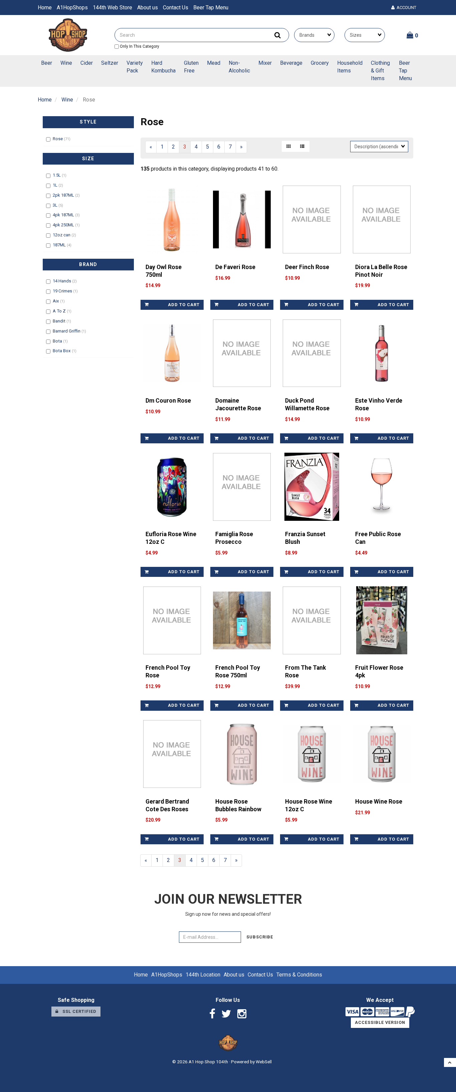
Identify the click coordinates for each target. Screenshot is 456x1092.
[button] (412, 35)
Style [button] (88, 122)
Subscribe (259, 936)
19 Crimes (63, 290)
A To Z (60, 310)
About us (147, 7)
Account (405, 7)
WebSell (264, 1061)
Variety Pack (135, 67)
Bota (58, 341)
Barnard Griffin (67, 331)
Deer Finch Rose (307, 267)
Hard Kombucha (163, 67)
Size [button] (88, 158)
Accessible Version (380, 1022)
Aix (56, 300)
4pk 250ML (64, 224)
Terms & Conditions (299, 974)
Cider (86, 63)
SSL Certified (77, 1011)
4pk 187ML (64, 214)
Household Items (350, 67)
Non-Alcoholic (239, 67)
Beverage (291, 63)
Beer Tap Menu (210, 7)
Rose (58, 138)
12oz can (62, 234)
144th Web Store (112, 7)
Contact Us (175, 7)
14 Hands (62, 280)
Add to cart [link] (184, 304)
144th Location (203, 974)
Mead (213, 63)
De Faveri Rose (235, 267)
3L (55, 205)
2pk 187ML (64, 195)
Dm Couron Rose (168, 400)
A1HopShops (72, 7)
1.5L (57, 175)
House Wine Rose (378, 801)
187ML (60, 244)
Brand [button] (88, 264)
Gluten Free (191, 67)
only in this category (139, 46)
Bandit (59, 320)
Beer (46, 63)
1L (55, 185)
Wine (66, 63)
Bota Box (62, 350)
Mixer (265, 63)
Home (45, 7)
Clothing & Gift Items (380, 70)
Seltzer (109, 63)
